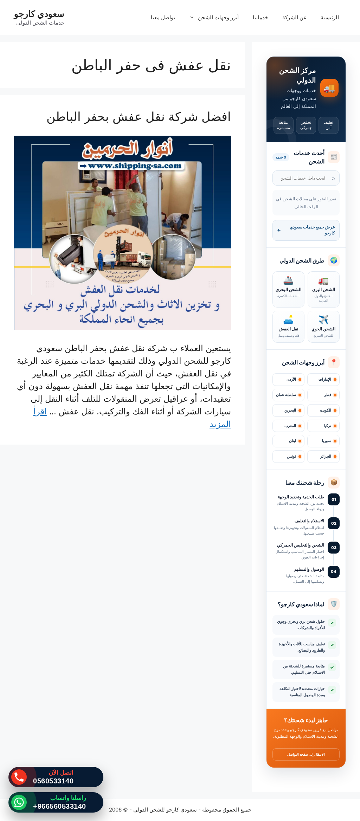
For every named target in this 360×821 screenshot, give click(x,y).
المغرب (290, 426)
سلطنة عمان (286, 395)
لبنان (292, 441)
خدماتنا (260, 17)
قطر (327, 395)
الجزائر (325, 456)
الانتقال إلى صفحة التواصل (306, 754)
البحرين (290, 410)
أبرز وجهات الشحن (218, 17)
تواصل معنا (163, 17)
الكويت (325, 410)
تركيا (327, 426)
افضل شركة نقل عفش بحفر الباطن (138, 116)
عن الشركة (294, 17)
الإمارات (325, 379)
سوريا (326, 441)
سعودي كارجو (39, 13)
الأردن (291, 379)
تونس (291, 456)
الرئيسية (330, 17)
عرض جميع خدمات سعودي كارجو (306, 230)
